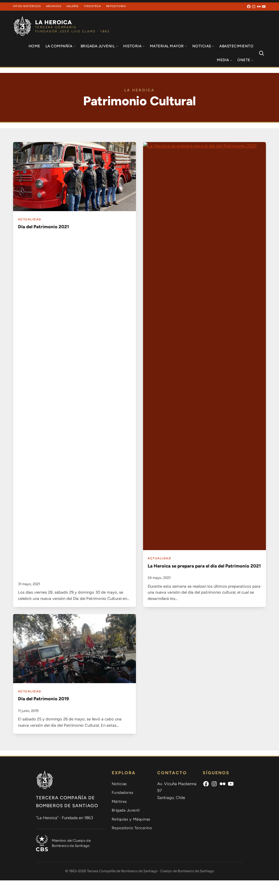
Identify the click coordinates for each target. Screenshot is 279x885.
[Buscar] (261, 53)
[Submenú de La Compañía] (74, 46)
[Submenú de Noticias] (213, 46)
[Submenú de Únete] (252, 60)
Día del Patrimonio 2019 (43, 698)
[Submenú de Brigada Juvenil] (117, 46)
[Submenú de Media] (231, 60)
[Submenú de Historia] (143, 46)
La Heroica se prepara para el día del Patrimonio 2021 (204, 566)
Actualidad (29, 219)
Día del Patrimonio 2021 (43, 226)
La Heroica (53, 22)
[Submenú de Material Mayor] (186, 46)
